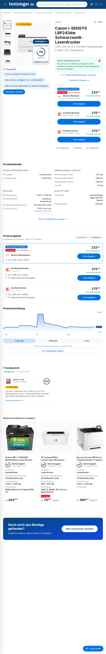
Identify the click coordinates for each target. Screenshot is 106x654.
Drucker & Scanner (63, 13)
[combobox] (61, 4)
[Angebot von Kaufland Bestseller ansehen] (79, 118)
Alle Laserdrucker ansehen (80, 529)
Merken (79, 148)
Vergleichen (64, 148)
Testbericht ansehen (77, 80)
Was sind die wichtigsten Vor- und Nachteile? (24, 80)
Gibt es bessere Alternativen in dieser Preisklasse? (26, 86)
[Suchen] (84, 4)
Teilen (100, 22)
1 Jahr (86, 341)
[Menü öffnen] (5, 4)
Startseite (7, 13)
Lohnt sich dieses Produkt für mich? (20, 74)
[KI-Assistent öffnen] (91, 4)
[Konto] (101, 4)
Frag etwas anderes (14, 92)
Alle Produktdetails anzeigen (52, 219)
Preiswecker (94, 148)
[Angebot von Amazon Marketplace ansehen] (79, 97)
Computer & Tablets (44, 13)
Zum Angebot (79, 104)
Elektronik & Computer (23, 13)
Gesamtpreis (82, 237)
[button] (32, 43)
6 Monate (53, 341)
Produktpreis (96, 237)
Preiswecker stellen (55, 351)
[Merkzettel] (96, 4)
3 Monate (19, 341)
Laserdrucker (79, 13)
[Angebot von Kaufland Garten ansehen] (79, 135)
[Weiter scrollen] (102, 461)
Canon (58, 22)
